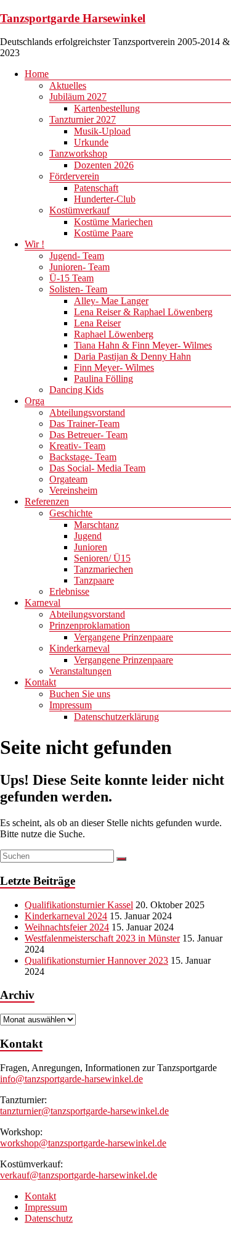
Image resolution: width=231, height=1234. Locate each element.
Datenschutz (49, 1218)
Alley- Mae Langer (111, 301)
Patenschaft (96, 188)
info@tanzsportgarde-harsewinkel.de (71, 1079)
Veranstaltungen (80, 671)
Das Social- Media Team (97, 468)
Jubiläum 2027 (78, 96)
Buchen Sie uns (79, 694)
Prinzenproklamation (89, 625)
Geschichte (70, 513)
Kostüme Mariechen (113, 222)
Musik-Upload (102, 131)
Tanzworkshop (78, 153)
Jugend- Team (76, 256)
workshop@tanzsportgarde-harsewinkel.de (83, 1143)
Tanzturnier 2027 (82, 119)
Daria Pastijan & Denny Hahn (132, 356)
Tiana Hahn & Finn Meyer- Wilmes (143, 345)
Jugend (88, 536)
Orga (34, 400)
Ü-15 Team (71, 278)
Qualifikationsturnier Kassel (79, 905)
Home (37, 73)
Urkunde (91, 142)
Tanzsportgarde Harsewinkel (72, 18)
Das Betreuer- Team (88, 434)
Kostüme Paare (103, 233)
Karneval (42, 602)
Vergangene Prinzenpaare (123, 637)
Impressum (70, 705)
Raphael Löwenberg (113, 334)
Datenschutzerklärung (116, 716)
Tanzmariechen (103, 569)
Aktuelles (67, 85)
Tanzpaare (94, 580)
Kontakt (40, 682)
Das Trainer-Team (84, 423)
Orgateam (68, 479)
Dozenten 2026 (104, 165)
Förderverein (74, 176)
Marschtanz (96, 525)
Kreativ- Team (77, 446)
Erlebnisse (69, 591)
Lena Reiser (97, 323)
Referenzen (47, 501)
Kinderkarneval (79, 648)
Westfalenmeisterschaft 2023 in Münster (102, 938)
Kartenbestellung (107, 108)
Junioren (90, 547)
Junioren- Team (79, 267)
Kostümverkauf (79, 210)
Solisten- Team (78, 289)
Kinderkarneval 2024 (66, 916)
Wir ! (34, 244)
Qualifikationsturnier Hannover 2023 (96, 960)
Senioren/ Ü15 (102, 558)
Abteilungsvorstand (87, 412)
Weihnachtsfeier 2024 (67, 927)
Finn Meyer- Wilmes (114, 367)
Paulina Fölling (103, 378)
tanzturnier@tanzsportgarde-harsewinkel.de (84, 1111)
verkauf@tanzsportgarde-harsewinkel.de (78, 1175)
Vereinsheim (73, 490)
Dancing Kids (76, 389)
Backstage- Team (82, 457)
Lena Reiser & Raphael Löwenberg (143, 312)
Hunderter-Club (105, 199)
